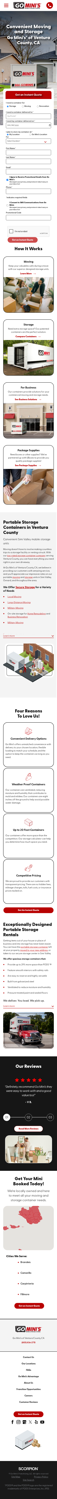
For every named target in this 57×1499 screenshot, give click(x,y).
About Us (28, 1383)
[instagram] (18, 1423)
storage (29, 577)
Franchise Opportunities (28, 1389)
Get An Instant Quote (28, 910)
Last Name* (11, 157)
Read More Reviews (28, 1129)
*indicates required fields (16, 198)
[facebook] (13, 1423)
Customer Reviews (28, 1402)
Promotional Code (13, 213)
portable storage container (34, 947)
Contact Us (28, 1357)
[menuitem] (28, 1357)
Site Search (28, 1480)
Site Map (15, 1477)
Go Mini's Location (39, 134)
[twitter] (30, 1423)
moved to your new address (34, 950)
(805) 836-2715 (28, 1343)
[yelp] (36, 1423)
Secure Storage (25, 587)
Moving (27, 106)
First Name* (11, 148)
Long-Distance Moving (19, 602)
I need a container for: (15, 103)
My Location (14, 134)
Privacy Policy (41, 1477)
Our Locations (29, 1364)
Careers (28, 1396)
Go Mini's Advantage (28, 1376)
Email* (8, 167)
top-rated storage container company (26, 556)
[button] (6, 5)
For (7, 137)
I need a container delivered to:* (19, 112)
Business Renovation (18, 617)
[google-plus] (24, 1423)
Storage (12, 106)
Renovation (44, 106)
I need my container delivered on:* (20, 121)
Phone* (9, 187)
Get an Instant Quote (29, 1306)
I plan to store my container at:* (19, 132)
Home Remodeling (36, 614)
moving (16, 577)
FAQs (28, 1370)
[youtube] (42, 1423)
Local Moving (14, 597)
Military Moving (15, 608)
